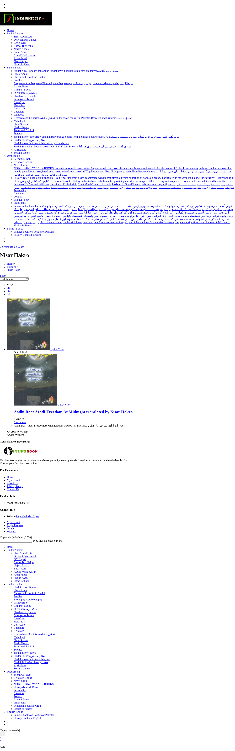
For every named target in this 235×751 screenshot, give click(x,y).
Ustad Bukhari (22, 580)
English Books (15, 711)
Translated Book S (24, 646)
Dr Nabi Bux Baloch (25, 556)
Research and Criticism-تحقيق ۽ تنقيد (34, 634)
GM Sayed (20, 559)
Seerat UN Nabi (22, 674)
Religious (19, 630)
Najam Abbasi (21, 565)
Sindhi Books (14, 584)
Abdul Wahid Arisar (25, 571)
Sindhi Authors (15, 549)
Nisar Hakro (13, 269)
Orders (10, 528)
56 (8, 291)
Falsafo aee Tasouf (24, 615)
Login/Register (15, 525)
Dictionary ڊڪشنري (25, 609)
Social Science (22, 668)
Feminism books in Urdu (27, 705)
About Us (12, 483)
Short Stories (21, 640)
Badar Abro (20, 568)
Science (18, 649)
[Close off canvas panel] (2, 734)
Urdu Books (13, 671)
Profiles (18, 596)
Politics (18, 696)
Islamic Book (21, 602)
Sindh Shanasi (21, 643)
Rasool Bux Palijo (24, 562)
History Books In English (27, 718)
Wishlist (11, 531)
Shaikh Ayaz (21, 577)
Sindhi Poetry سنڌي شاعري (29, 655)
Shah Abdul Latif (23, 553)
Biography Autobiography (28, 599)
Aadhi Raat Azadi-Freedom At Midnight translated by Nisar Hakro (73, 412)
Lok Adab (19, 624)
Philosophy (20, 702)
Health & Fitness (23, 708)
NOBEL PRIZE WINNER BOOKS (34, 684)
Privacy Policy (15, 486)
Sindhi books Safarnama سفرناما (32, 659)
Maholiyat (19, 637)
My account (13, 480)
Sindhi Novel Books (25, 587)
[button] (17, 431)
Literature (19, 627)
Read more (20, 422)
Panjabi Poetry (22, 699)
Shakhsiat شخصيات (25, 612)
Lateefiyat (19, 618)
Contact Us (13, 489)
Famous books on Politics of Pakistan (34, 714)
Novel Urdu (20, 680)
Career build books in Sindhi (29, 593)
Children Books (22, 605)
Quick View (57, 349)
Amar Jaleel (20, 574)
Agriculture (20, 665)
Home (10, 477)
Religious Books (23, 677)
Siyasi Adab (20, 590)
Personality (20, 690)
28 (8, 287)
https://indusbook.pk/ (27, 516)
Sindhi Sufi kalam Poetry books (31, 662)
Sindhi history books (25, 652)
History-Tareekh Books (26, 687)
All (8, 294)
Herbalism (19, 621)
